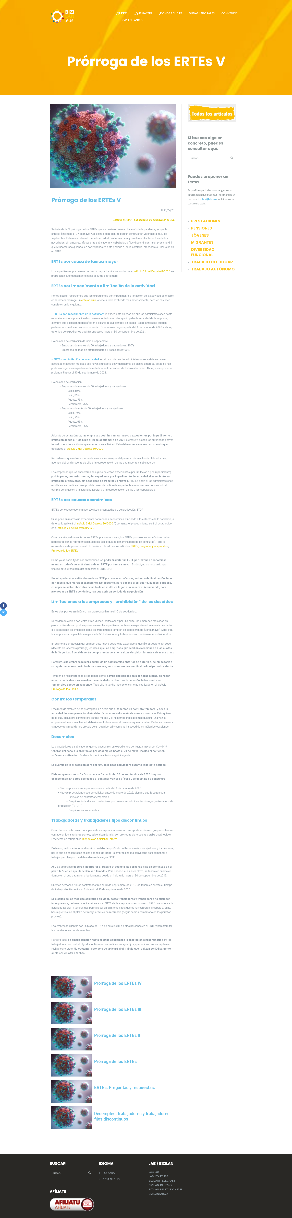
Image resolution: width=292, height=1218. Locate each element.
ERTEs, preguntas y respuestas (149, 546)
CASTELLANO (131, 19)
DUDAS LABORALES (202, 13)
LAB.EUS (154, 1171)
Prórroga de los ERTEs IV (118, 983)
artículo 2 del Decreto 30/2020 (85, 448)
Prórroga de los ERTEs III (66, 689)
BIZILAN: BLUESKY (160, 1185)
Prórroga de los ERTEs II (117, 1035)
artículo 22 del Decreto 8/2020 (152, 271)
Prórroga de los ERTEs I (65, 550)
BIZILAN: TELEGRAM (162, 1180)
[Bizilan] (62, 15)
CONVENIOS (229, 13)
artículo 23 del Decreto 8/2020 (76, 528)
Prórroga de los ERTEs (115, 1061)
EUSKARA (109, 1172)
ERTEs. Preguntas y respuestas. (124, 1087)
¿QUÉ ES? (122, 13)
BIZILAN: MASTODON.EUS (165, 1189)
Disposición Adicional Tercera (99, 839)
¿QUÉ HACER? (143, 13)
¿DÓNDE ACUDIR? (170, 13)
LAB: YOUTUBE (158, 1176)
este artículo (88, 300)
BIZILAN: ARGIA (158, 1193)
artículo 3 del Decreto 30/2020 (95, 523)
